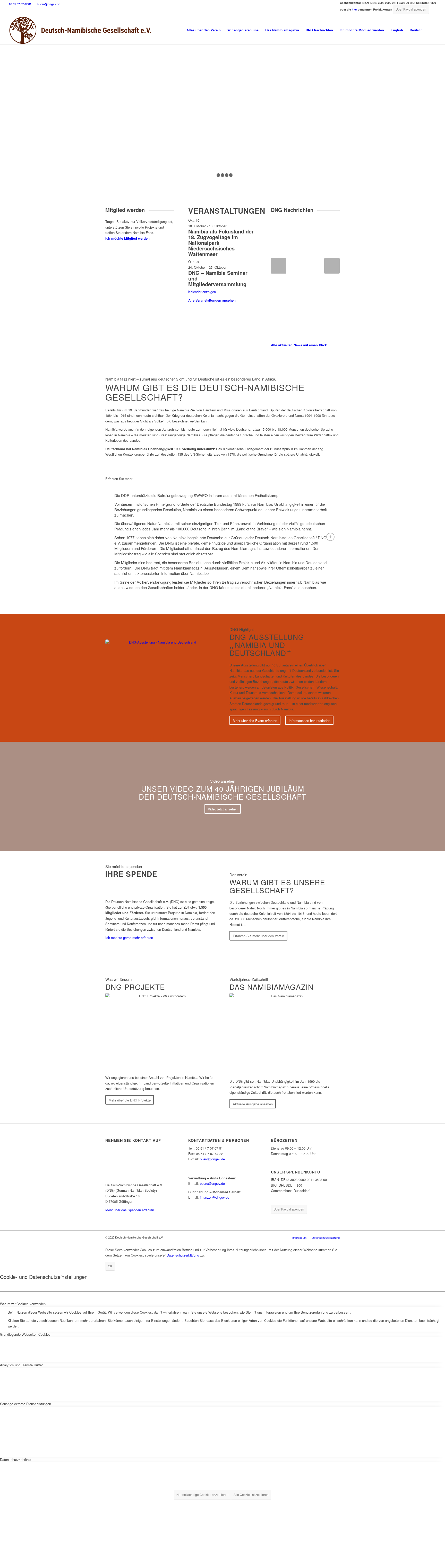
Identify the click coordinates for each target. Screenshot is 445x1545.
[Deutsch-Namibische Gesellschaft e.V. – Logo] (80, 30)
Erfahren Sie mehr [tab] (118, 478)
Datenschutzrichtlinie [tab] (15, 1459)
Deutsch (416, 30)
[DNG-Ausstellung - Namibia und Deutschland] (160, 677)
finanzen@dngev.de (214, 1197)
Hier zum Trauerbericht (135, 169)
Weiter (332, 266)
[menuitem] (21, 4)
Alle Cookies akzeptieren (251, 1494)
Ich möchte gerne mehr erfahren (129, 937)
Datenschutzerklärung (183, 1255)
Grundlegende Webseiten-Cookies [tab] (25, 1334)
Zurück (278, 266)
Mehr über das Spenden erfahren (129, 1209)
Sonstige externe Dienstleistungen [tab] (25, 1403)
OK (110, 1266)
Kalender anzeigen (202, 291)
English (397, 30)
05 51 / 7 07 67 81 (20, 4)
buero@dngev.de (48, 4)
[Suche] (431, 30)
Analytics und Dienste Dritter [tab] (21, 1364)
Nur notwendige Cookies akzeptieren (202, 1494)
